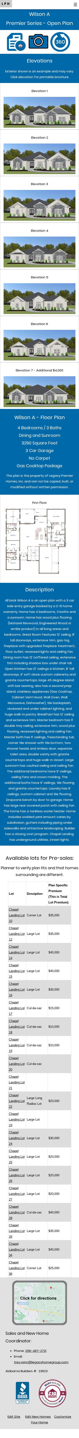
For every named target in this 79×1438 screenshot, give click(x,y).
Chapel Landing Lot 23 (17, 1119)
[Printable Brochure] (18, 41)
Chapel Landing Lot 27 (17, 1193)
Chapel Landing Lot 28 (17, 1212)
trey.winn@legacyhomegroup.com (41, 1362)
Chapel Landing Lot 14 (17, 952)
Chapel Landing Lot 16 (17, 989)
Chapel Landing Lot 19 (17, 1045)
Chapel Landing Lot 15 (17, 970)
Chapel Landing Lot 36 (17, 1268)
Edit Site (14, 1416)
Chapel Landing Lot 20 (17, 1063)
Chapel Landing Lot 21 (17, 1082)
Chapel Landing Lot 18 (17, 1026)
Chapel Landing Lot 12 (17, 933)
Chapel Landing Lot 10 (17, 915)
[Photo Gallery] (40, 41)
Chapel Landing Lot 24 (17, 1138)
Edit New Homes (38, 1416)
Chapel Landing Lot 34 (17, 1249)
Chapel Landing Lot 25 (17, 1156)
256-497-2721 (35, 1351)
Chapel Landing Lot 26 (17, 1175)
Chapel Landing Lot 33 (17, 1230)
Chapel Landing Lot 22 (17, 1100)
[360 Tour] (61, 41)
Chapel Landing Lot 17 (17, 1008)
